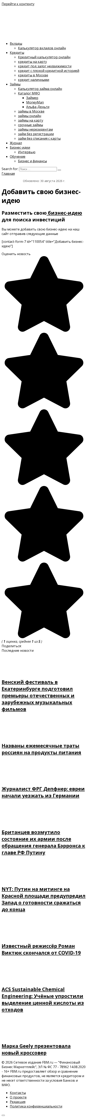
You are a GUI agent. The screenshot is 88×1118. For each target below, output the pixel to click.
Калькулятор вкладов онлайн (42, 48)
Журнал (16, 143)
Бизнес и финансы (32, 161)
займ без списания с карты (39, 138)
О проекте (18, 1097)
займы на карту (30, 120)
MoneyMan (35, 102)
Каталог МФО (29, 93)
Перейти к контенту (18, 4)
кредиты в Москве (33, 75)
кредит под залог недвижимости (44, 66)
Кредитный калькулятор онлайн (44, 57)
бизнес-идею (64, 212)
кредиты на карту (32, 61)
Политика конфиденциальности (36, 1106)
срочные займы (30, 125)
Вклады (16, 43)
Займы (15, 84)
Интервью (26, 152)
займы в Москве (31, 111)
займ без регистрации (36, 134)
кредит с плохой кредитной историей (48, 70)
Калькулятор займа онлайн (40, 88)
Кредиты (17, 52)
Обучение (17, 156)
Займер (32, 98)
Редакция (17, 1102)
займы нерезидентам (35, 129)
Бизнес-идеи (20, 147)
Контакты (18, 1092)
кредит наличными (33, 79)
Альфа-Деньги (37, 107)
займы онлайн (29, 116)
